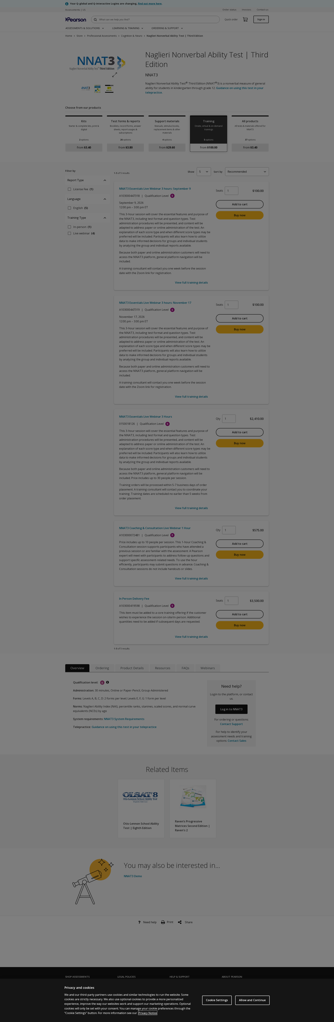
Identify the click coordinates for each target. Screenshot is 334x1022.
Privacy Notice (147, 1013)
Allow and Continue (252, 1000)
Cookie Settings (217, 1000)
